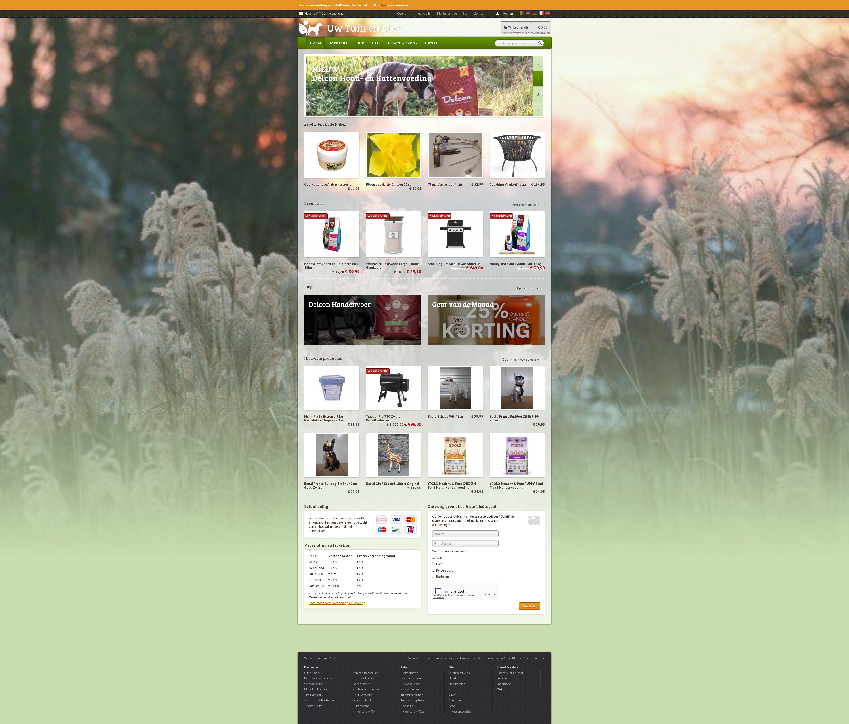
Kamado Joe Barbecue (319, 700)
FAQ (503, 658)
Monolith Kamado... (317, 689)
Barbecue (338, 43)
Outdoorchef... (313, 684)
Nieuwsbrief (423, 13)
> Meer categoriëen (412, 711)
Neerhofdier (457, 684)
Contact (479, 13)
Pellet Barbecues (363, 678)
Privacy (449, 658)
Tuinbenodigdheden (413, 700)
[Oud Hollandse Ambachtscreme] (331, 155)
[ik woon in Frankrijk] (541, 14)
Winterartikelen (459, 672)
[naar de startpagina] (350, 28)
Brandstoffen (409, 672)
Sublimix (502, 678)
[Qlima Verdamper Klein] (455, 155)
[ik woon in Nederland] (528, 14)
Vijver (452, 695)
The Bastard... (313, 695)
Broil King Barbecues (318, 678)
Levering (465, 658)
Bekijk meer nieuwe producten (521, 359)
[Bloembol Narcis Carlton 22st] (393, 155)
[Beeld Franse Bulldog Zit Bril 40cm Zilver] (517, 388)
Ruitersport (444, 570)
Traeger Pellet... (314, 706)
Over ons (403, 13)
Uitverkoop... (312, 672)
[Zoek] (541, 43)
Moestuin (406, 706)
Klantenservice (447, 13)
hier (384, 5)
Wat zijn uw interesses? (449, 551)
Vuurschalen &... (363, 700)
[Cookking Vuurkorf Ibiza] (517, 155)
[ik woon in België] (521, 14)
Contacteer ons (534, 658)
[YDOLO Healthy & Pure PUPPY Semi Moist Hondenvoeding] (517, 455)
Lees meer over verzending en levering (337, 603)
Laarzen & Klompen (413, 678)
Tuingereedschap (411, 695)
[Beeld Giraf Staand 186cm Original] (393, 455)
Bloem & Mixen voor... (511, 672)
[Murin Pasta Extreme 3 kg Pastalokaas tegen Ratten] (331, 388)
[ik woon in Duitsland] (534, 14)
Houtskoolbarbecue (365, 689)
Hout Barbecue (362, 695)
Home (315, 43)
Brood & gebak (403, 43)
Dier (376, 43)
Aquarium (455, 700)
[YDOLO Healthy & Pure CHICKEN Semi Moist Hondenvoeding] (455, 455)
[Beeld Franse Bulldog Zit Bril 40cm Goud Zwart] (331, 455)
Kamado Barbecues (365, 672)
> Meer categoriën (363, 711)
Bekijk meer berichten (527, 288)
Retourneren (486, 658)
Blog (465, 13)
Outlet (431, 43)
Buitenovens (360, 706)
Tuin (360, 43)
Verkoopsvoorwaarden (423, 658)
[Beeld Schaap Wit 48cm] (455, 388)
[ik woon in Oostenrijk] (548, 14)
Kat (451, 689)
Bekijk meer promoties (526, 204)
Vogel (452, 706)
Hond (452, 678)
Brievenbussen (410, 684)
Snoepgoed (504, 684)
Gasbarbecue (361, 684)
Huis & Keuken (410, 689)
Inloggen (507, 13)
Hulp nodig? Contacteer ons (324, 13)
